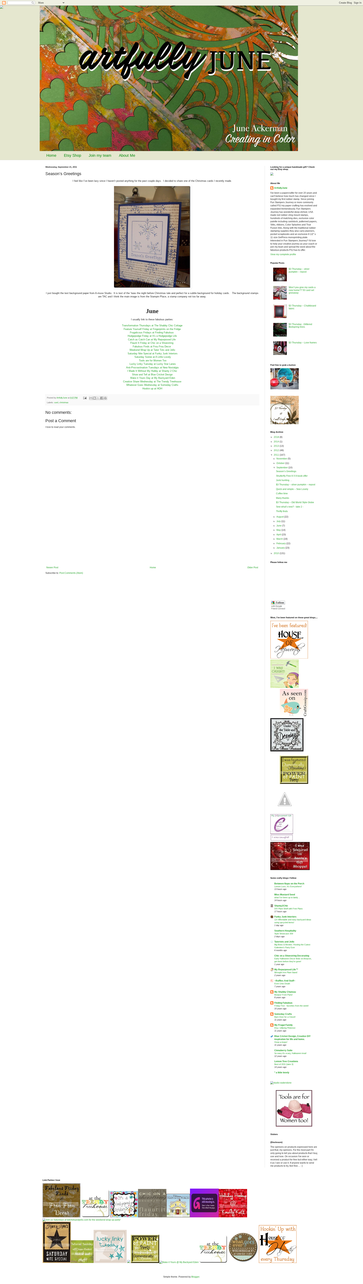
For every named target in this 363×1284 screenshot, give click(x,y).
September (282, 467)
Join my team (100, 155)
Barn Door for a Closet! (285, 1017)
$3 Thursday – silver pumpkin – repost (299, 270)
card (56, 402)
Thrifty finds (282, 511)
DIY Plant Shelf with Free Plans (288, 908)
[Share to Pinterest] (105, 398)
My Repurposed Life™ (286, 969)
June (279, 525)
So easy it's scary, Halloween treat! (290, 1053)
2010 (277, 553)
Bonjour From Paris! (283, 995)
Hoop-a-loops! (280, 1042)
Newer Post (52, 567)
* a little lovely (281, 1072)
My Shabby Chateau (285, 992)
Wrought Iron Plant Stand (285, 972)
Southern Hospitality (285, 930)
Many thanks (282, 498)
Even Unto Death (282, 983)
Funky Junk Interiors (285, 916)
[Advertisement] (152, 537)
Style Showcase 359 (283, 933)
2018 (277, 437)
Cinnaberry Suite (283, 1050)
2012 (277, 450)
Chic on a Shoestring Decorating (291, 955)
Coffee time (282, 493)
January (280, 547)
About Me (127, 155)
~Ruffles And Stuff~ (284, 980)
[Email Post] (84, 398)
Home (51, 155)
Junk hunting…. (284, 480)
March (279, 539)
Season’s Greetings (286, 471)
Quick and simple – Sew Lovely (292, 489)
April (279, 534)
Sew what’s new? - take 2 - (289, 506)
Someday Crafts (283, 1014)
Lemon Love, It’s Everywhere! (288, 886)
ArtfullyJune (280, 188)
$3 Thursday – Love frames (303, 342)
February (281, 543)
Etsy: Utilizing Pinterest (284, 1028)
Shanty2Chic (281, 905)
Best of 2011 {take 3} (283, 1064)
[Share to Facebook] (102, 398)
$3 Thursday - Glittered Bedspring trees (300, 325)
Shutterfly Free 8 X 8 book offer (292, 476)
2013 (277, 446)
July (278, 521)
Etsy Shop (72, 155)
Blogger (195, 1276)
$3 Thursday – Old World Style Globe (295, 502)
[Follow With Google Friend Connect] (278, 609)
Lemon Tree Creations (286, 1061)
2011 (277, 455)
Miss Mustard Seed (284, 894)
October (280, 463)
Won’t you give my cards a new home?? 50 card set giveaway (302, 290)
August (280, 516)
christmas (63, 402)
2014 (277, 441)
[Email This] (91, 398)
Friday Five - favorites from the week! (291, 1006)
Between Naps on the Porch (289, 883)
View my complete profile (283, 254)
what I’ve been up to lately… (287, 897)
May (278, 530)
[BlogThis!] (94, 398)
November (282, 458)
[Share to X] (98, 398)
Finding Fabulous (283, 1003)
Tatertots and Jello (284, 941)
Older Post (252, 567)
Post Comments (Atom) (71, 573)
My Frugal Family (283, 1025)
